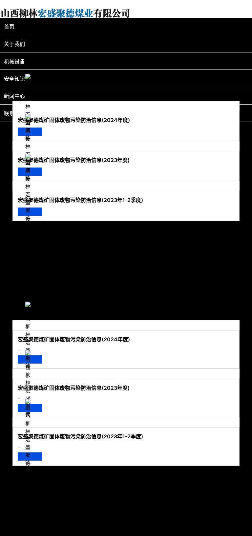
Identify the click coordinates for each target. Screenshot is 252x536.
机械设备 (14, 61)
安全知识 (14, 78)
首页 (9, 26)
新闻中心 (14, 96)
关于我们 (14, 44)
